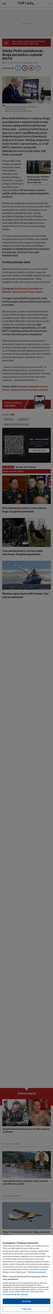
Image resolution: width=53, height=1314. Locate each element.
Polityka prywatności (37, 1272)
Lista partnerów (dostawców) (15, 1294)
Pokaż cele (26, 1309)
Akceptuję (26, 1301)
